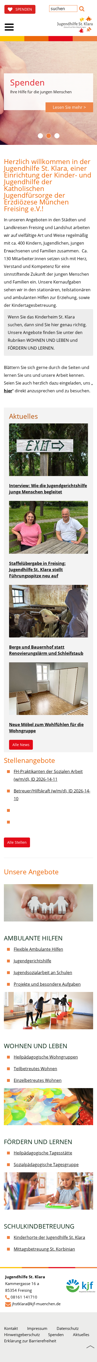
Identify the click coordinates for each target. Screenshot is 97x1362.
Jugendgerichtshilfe (32, 961)
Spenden (56, 1334)
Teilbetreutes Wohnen (35, 1069)
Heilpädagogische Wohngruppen (46, 1057)
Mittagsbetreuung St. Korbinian (44, 1249)
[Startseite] (75, 24)
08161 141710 (24, 1297)
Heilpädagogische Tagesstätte (43, 1153)
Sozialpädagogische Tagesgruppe (46, 1164)
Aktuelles (81, 1334)
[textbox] (63, 8)
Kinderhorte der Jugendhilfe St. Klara (49, 1237)
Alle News (20, 744)
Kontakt (11, 1328)
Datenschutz (68, 1328)
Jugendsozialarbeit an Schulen (43, 972)
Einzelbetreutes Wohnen (38, 1080)
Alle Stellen (17, 842)
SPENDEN (22, 9)
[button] (81, 8)
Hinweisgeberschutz (22, 1334)
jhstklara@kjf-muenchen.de (36, 1303)
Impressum (37, 1328)
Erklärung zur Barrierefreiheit (30, 1340)
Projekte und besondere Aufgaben (47, 984)
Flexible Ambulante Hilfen (38, 949)
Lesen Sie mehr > (69, 107)
